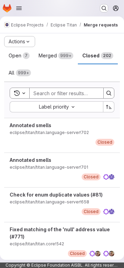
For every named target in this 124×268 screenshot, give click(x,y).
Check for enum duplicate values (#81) (56, 195)
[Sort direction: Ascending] (108, 106)
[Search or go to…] (104, 8)
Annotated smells (30, 125)
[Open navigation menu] (18, 8)
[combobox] (56, 106)
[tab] (19, 55)
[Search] (108, 93)
